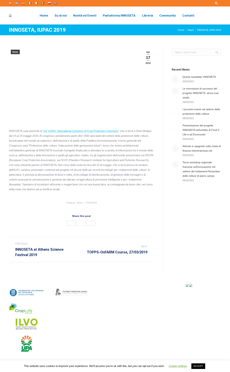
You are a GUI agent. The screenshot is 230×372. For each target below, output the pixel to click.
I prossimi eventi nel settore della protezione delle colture (201, 111)
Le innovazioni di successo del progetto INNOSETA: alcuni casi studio (201, 93)
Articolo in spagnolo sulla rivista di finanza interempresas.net (202, 148)
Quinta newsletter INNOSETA (199, 76)
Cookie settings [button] (178, 366)
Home (181, 30)
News (191, 30)
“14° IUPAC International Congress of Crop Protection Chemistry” (81, 130)
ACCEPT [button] (198, 366)
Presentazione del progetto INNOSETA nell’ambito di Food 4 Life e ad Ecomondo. (201, 130)
